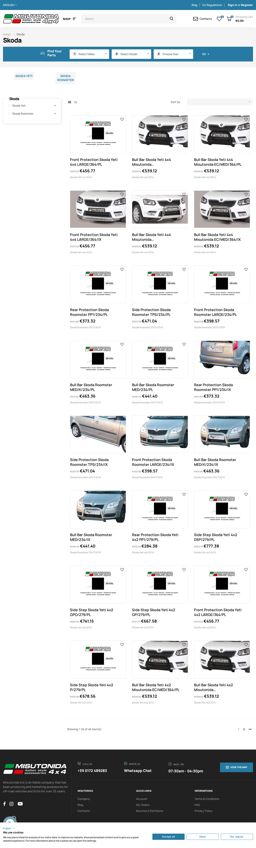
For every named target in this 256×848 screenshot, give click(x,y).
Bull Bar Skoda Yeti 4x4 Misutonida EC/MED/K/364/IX (151, 237)
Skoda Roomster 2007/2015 (85, 327)
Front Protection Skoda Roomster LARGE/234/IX (153, 462)
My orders (142, 805)
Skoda (14, 98)
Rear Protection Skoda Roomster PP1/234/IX (213, 387)
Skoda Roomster (65, 78)
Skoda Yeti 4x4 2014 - (81, 177)
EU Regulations (212, 5)
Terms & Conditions (207, 799)
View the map (238, 767)
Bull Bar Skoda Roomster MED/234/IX (91, 537)
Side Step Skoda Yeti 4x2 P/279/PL (91, 687)
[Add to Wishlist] (122, 119)
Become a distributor (150, 811)
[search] (172, 19)
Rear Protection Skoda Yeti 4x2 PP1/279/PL (155, 537)
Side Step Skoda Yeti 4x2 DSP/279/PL (215, 537)
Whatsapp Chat (138, 770)
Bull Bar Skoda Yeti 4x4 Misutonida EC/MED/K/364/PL (151, 162)
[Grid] (69, 102)
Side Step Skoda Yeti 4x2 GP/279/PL (153, 612)
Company (84, 799)
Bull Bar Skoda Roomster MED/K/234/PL (91, 387)
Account (141, 799)
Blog (194, 5)
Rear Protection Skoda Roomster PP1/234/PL (89, 312)
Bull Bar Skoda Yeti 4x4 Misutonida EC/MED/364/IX (217, 237)
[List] (75, 102)
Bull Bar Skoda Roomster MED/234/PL (153, 387)
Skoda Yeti (23, 76)
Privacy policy (204, 811)
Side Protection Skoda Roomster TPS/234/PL (151, 312)
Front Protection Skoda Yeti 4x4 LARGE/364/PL (94, 162)
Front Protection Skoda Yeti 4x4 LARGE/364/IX (94, 237)
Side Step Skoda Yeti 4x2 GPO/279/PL (91, 612)
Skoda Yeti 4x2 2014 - (143, 552)
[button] (9, 828)
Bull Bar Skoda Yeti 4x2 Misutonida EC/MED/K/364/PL (213, 687)
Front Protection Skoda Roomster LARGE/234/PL (215, 312)
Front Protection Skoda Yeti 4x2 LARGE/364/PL (218, 612)
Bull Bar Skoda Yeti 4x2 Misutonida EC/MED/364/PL (155, 687)
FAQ (197, 805)
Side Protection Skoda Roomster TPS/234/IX (89, 462)
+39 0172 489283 (92, 770)
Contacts (84, 811)
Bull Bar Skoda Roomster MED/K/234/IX (215, 462)
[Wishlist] (219, 19)
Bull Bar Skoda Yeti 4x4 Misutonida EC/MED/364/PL (217, 162)
